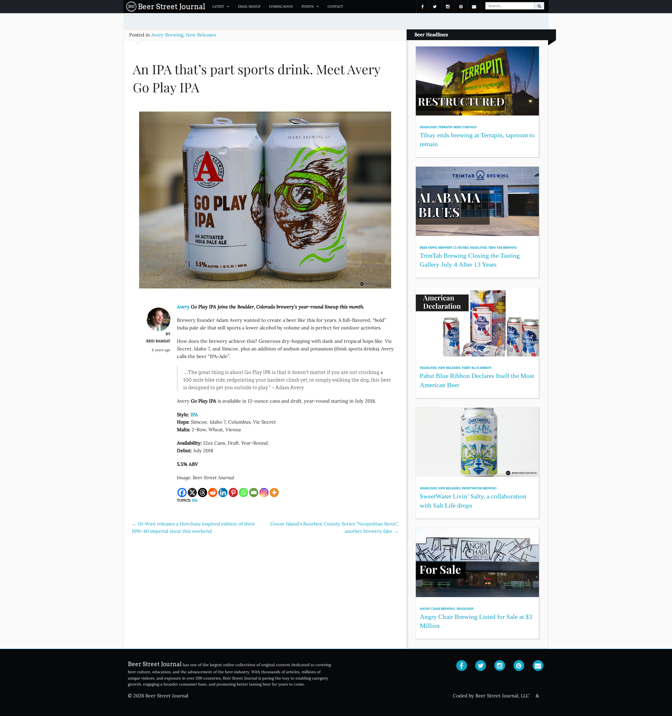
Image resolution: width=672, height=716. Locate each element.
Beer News (428, 247)
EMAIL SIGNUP (249, 6)
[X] (192, 492)
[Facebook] (182, 492)
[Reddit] (212, 492)
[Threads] (202, 492)
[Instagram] (264, 492)
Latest (218, 6)
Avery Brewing (167, 35)
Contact (335, 6)
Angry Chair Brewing (437, 608)
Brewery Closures (453, 247)
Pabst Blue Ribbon (476, 368)
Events (308, 6)
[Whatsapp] (243, 492)
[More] (274, 492)
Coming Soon (281, 6)
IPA (194, 500)
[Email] (253, 492)
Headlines (428, 127)
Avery (183, 307)
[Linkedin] (223, 492)
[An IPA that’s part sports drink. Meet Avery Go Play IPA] (265, 202)
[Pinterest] (233, 492)
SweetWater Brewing (479, 488)
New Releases (201, 35)
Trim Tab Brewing (502, 247)
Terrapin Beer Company (457, 127)
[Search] (539, 5)
